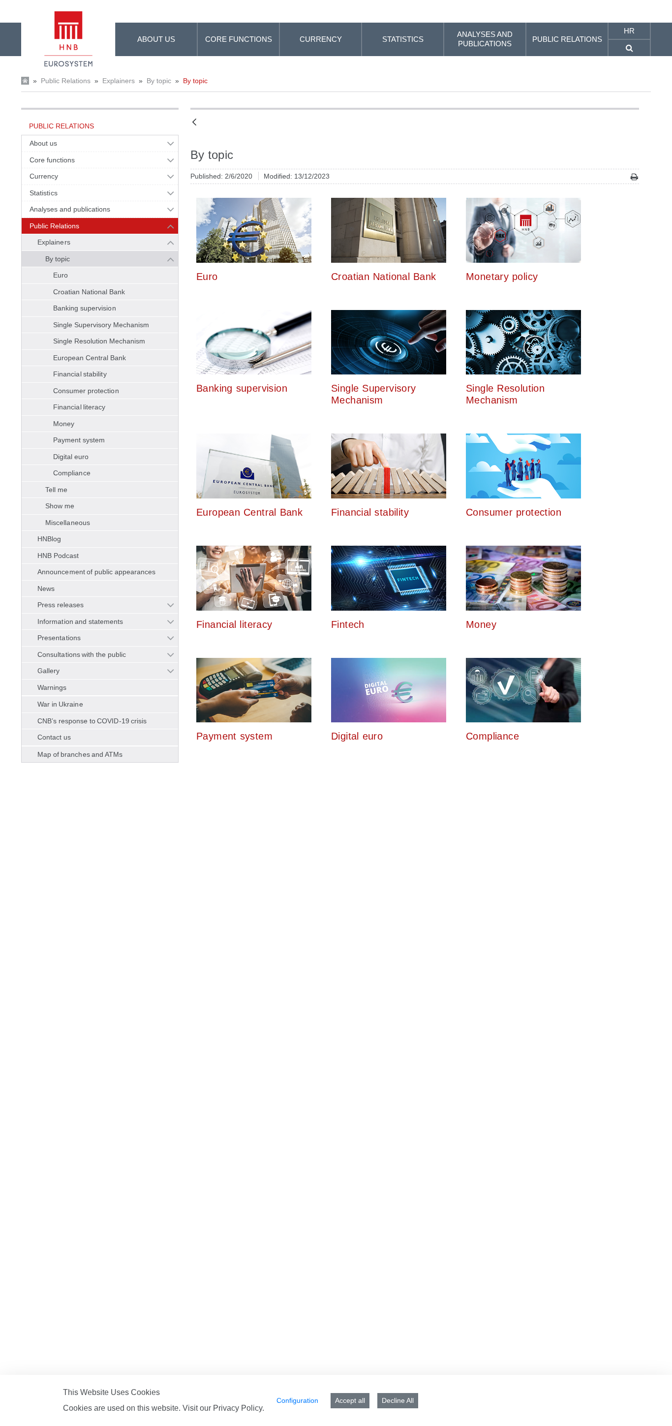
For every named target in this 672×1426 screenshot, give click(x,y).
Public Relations (66, 81)
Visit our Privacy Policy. (223, 1408)
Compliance (72, 473)
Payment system (79, 440)
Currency (44, 176)
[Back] (194, 123)
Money (63, 424)
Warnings (52, 687)
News (46, 588)
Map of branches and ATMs (79, 754)
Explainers (118, 81)
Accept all (350, 1400)
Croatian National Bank (89, 292)
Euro (60, 275)
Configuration (297, 1400)
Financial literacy (79, 407)
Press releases (60, 605)
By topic (159, 81)
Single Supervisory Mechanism (101, 325)
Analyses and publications (70, 209)
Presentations (59, 638)
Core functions (52, 160)
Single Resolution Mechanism (99, 341)
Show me (59, 506)
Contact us (54, 737)
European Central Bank (89, 358)
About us (43, 143)
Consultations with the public (81, 654)
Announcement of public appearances (96, 572)
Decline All (398, 1400)
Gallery (48, 671)
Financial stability (80, 374)
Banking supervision (84, 308)
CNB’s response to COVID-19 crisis (92, 721)
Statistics (44, 193)
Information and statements (80, 621)
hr (629, 31)
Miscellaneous (67, 523)
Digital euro (71, 457)
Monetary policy (502, 276)
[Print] (634, 177)
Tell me (56, 490)
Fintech (348, 624)
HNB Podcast (58, 555)
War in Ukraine (60, 704)
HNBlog (49, 539)
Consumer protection (86, 391)
